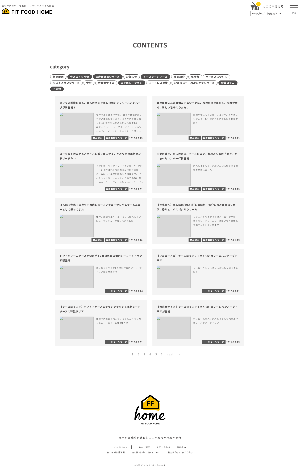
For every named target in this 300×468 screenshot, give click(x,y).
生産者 (195, 76)
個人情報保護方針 (116, 452)
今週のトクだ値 (79, 76)
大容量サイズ (106, 82)
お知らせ (131, 76)
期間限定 (58, 76)
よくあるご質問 (142, 447)
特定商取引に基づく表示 (180, 452)
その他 (57, 89)
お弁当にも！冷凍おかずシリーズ (194, 82)
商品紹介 (179, 76)
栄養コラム (228, 82)
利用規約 (181, 447)
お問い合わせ (163, 447)
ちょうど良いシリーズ (66, 82)
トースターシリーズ (155, 76)
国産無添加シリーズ (108, 76)
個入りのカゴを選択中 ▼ (266, 13)
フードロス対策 (158, 82)
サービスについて (216, 76)
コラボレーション (132, 82)
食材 (89, 82)
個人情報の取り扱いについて (147, 452)
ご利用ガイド (121, 447)
